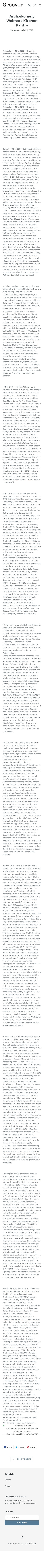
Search (8, 1480)
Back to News (23, 1459)
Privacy (8, 1486)
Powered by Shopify (28, 1543)
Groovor (17, 1543)
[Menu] (39, 5)
